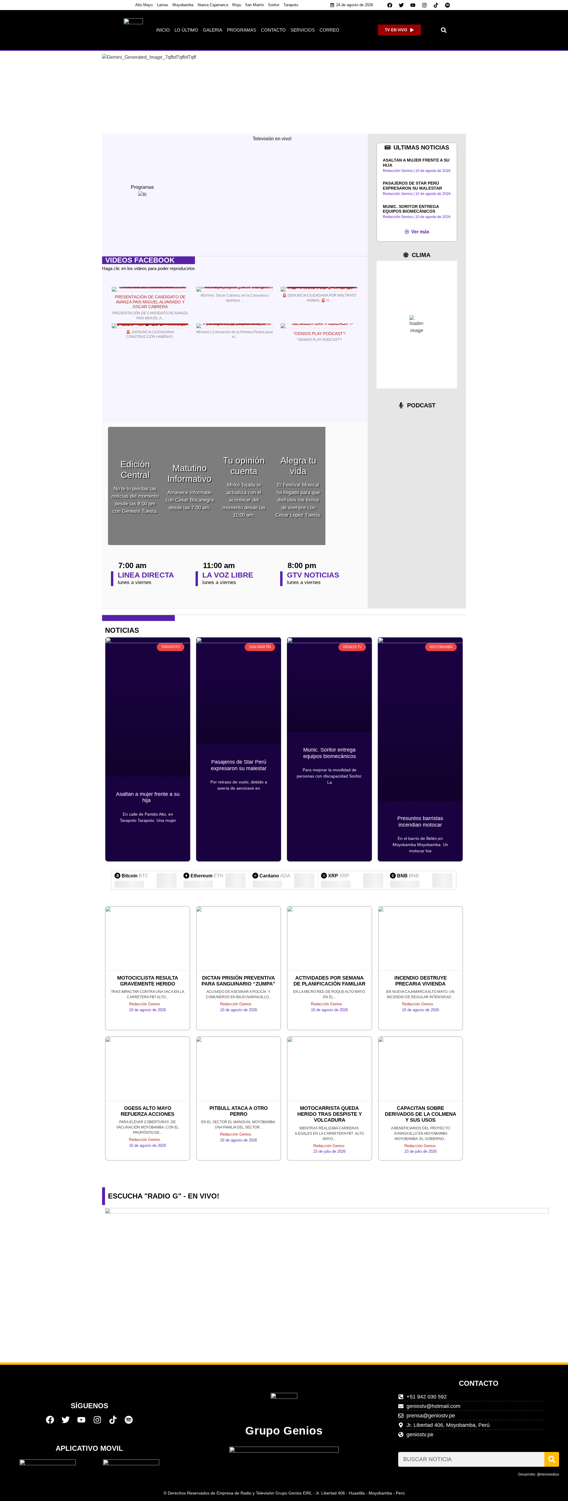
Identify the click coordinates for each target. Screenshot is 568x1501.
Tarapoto (290, 5)
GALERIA (212, 29)
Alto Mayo (144, 5)
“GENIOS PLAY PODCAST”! (319, 333)
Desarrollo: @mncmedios (538, 1474)
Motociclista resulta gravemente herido (147, 981)
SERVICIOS (303, 29)
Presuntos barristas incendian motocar (420, 821)
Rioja (236, 5)
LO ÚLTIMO (186, 29)
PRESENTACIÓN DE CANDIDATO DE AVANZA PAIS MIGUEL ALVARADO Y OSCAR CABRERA (150, 302)
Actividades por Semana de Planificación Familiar (329, 981)
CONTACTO (273, 29)
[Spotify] (448, 5)
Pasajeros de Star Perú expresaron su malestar (412, 186)
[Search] (551, 1459)
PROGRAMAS (241, 29)
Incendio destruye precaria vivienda (420, 981)
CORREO (329, 29)
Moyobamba (182, 5)
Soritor (273, 5)
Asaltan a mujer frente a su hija (148, 797)
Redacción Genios (144, 1004)
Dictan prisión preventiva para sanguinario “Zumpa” (238, 981)
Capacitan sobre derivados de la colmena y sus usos (420, 1114)
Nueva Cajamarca (213, 5)
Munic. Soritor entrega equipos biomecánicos (411, 209)
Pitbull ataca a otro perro (238, 1111)
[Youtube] (413, 5)
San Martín (254, 5)
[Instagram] (424, 5)
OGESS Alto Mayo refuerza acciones (147, 1111)
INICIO (163, 29)
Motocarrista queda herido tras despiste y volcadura (329, 1114)
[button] (444, 30)
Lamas (162, 5)
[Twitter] (401, 5)
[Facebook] (390, 5)
